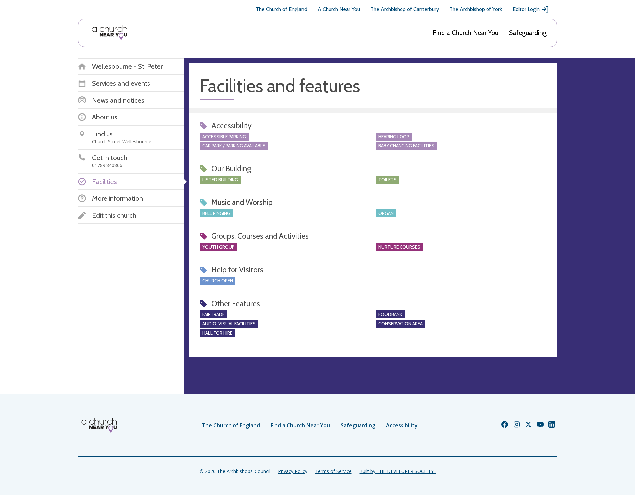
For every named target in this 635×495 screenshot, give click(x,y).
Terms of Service (333, 471)
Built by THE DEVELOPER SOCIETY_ (398, 471)
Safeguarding (528, 33)
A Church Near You (339, 9)
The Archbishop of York (475, 9)
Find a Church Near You (465, 33)
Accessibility (402, 425)
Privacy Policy (292, 471)
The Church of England (281, 9)
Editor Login (526, 9)
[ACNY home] (109, 32)
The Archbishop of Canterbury (404, 9)
